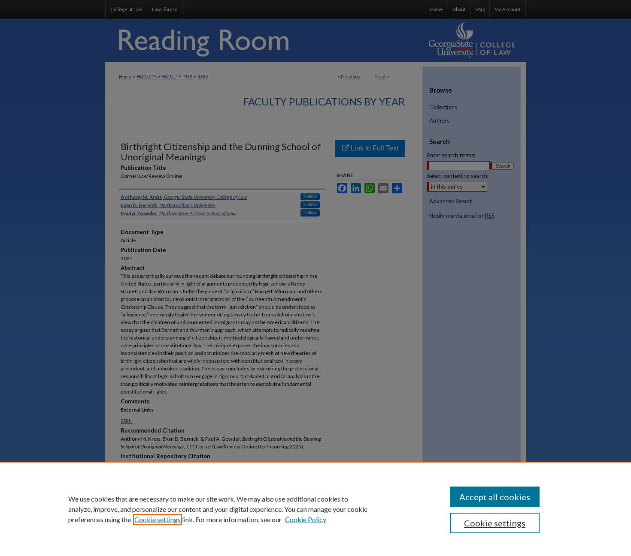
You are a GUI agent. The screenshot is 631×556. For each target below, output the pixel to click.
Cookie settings (157, 519)
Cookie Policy (305, 519)
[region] (315, 509)
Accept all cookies (494, 497)
